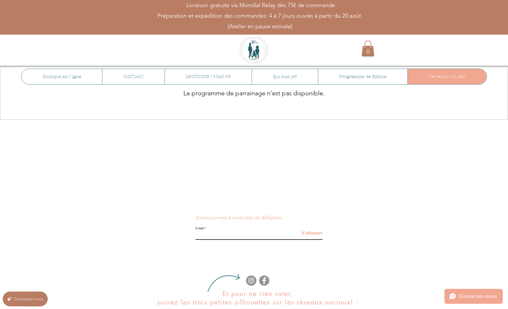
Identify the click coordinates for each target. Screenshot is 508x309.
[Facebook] (264, 280)
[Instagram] (251, 280)
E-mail (200, 228)
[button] (368, 48)
